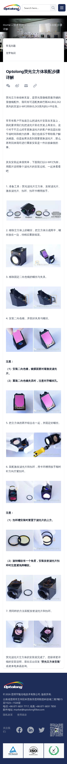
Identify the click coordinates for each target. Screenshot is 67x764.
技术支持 (18, 25)
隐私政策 (8, 714)
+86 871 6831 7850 (46, 706)
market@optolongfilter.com (29, 709)
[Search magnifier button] (53, 8)
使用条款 (22, 714)
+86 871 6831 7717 (19, 706)
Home (7, 25)
